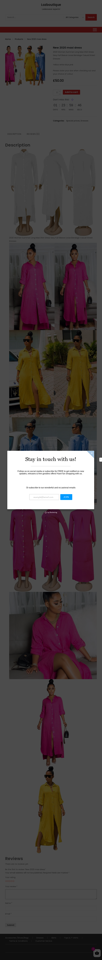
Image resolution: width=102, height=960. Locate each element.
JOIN (66, 497)
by (52, 512)
